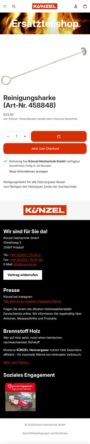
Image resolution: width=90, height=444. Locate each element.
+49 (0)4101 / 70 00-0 (25, 255)
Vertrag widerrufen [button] (23, 275)
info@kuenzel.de (25, 264)
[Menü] (5, 6)
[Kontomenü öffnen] (75, 6)
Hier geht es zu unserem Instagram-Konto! (32, 301)
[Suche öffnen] (13, 6)
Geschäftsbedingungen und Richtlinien (45, 433)
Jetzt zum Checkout (45, 148)
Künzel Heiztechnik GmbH (50, 424)
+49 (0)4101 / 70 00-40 (26, 259)
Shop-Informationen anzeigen (28, 171)
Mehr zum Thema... (16, 362)
